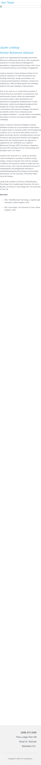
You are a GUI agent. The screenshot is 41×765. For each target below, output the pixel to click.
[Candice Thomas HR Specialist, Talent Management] (20, 549)
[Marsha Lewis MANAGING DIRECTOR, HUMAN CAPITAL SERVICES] (20, 231)
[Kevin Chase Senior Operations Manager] (20, 358)
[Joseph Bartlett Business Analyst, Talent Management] (20, 612)
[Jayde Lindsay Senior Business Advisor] (20, 485)
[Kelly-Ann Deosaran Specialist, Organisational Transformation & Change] (20, 422)
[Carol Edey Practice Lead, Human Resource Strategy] (20, 294)
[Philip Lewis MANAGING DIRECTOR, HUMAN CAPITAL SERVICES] (20, 262)
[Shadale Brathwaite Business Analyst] (20, 708)
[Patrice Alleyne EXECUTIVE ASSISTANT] (20, 676)
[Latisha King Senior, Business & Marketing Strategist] (20, 644)
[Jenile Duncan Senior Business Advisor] (20, 453)
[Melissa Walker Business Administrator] (20, 581)
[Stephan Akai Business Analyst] (20, 517)
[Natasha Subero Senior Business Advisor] (20, 390)
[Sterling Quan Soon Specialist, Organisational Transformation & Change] (20, 326)
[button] (7, 739)
